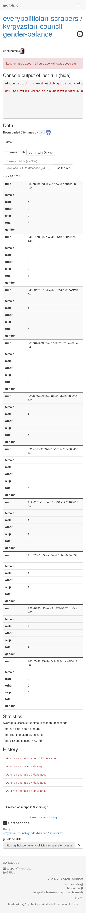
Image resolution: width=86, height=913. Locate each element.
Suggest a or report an (56, 892)
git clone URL (12, 839)
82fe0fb (79, 898)
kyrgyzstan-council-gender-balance (34, 30)
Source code (72, 884)
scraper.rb (56, 833)
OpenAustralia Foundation (51, 904)
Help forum (73, 888)
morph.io (11, 5)
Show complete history (43, 817)
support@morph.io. (19, 868)
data (9, 142)
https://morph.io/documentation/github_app (52, 90)
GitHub (10, 872)
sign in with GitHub (41, 152)
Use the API (62, 168)
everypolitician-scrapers (40, 18)
